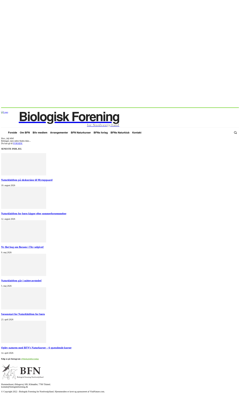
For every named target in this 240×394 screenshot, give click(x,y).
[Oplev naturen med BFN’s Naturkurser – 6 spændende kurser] (23, 342)
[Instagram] (229, 132)
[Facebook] (223, 132)
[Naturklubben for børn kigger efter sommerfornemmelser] (23, 208)
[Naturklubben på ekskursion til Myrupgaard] (23, 174)
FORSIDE (17, 143)
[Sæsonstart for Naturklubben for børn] (23, 308)
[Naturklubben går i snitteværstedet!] (23, 275)
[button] (235, 132)
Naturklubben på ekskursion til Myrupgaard (26, 179)
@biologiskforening (30, 359)
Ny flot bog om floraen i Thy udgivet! (22, 247)
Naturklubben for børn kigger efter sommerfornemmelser (33, 213)
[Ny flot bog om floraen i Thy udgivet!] (23, 242)
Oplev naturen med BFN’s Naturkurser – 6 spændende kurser (36, 347)
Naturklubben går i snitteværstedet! (21, 280)
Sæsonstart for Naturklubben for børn (23, 314)
